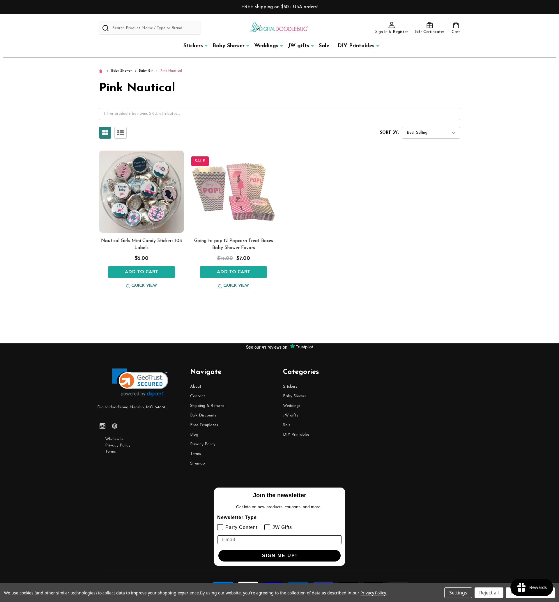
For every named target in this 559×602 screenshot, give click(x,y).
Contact (197, 396)
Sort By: (389, 132)
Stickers (193, 46)
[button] (140, 382)
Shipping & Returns (207, 406)
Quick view (144, 286)
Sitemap (197, 463)
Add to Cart (141, 272)
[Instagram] (102, 426)
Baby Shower (229, 46)
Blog (194, 434)
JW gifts (298, 46)
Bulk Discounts (203, 415)
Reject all (489, 592)
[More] (206, 46)
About (195, 386)
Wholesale (114, 439)
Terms (110, 451)
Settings (458, 592)
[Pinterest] (114, 426)
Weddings (266, 46)
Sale (324, 46)
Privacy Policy (117, 445)
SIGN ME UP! (279, 555)
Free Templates (204, 425)
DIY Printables (356, 46)
